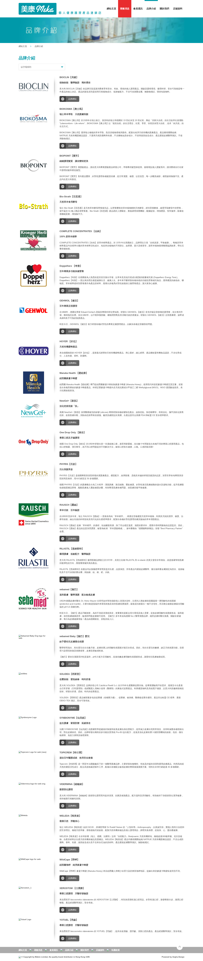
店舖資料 (177, 8)
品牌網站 (72, 99)
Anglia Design (178, 957)
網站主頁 (111, 8)
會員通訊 (138, 8)
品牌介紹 (151, 8)
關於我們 (85, 950)
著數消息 (38, 950)
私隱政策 (115, 950)
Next (50, 599)
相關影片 (94, 221)
